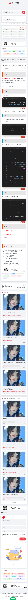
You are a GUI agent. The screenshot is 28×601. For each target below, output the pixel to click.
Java (22, 53)
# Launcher (13, 275)
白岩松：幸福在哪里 (10, 255)
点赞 (19, 398)
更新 (13, 398)
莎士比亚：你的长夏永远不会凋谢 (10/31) (10, 23)
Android (8, 19)
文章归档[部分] (11, 593)
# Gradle (23, 391)
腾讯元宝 (8, 230)
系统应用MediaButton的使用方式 (10, 337)
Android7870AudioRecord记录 (12, 260)
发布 (10, 398)
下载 (7, 576)
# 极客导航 (10, 472)
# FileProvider (12, 315)
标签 (8, 59)
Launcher (12, 78)
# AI (17, 273)
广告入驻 (23, 27)
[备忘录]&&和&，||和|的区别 (11, 253)
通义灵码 (8, 234)
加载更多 (14, 502)
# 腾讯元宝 (19, 275)
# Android (21, 273)
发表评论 (22, 539)
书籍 (10, 59)
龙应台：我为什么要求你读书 (9, 444)
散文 (10, 51)
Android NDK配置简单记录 (11, 251)
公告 (5, 59)
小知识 (13, 51)
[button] (5, 12)
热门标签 (18, 593)
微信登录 (13, 598)
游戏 (14, 576)
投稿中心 (24, 593)
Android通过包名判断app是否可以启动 (14, 65)
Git (4, 421)
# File (9, 315)
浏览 (16, 398)
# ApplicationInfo (6, 275)
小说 (9, 578)
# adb (11, 497)
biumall (13, 19)
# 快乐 (13, 447)
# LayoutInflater (17, 365)
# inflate (12, 365)
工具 (21, 576)
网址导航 (21, 573)
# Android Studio (14, 391)
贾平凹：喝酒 (8, 256)
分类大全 (4, 593)
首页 (3, 59)
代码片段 (19, 51)
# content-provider (20, 497)
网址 (13, 59)
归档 (20, 59)
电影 (18, 59)
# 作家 (7, 447)
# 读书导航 (14, 472)
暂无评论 (4, 512)
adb (15, 53)
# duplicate (19, 391)
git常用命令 (5, 469)
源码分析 (7, 53)
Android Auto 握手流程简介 (11, 258)
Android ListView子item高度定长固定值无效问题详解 (14, 362)
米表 (15, 59)
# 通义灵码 (5, 277)
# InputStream (18, 315)
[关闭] (26, 24)
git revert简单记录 (6, 418)
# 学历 (10, 447)
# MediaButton (9, 340)
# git (6, 421)
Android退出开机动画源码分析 (12, 265)
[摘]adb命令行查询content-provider (10, 494)
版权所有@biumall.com (14, 98)
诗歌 (23, 51)
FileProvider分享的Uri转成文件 (9, 312)
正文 (5, 60)
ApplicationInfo (14, 95)
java (4, 19)
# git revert (13, 421)
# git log (9, 421)
